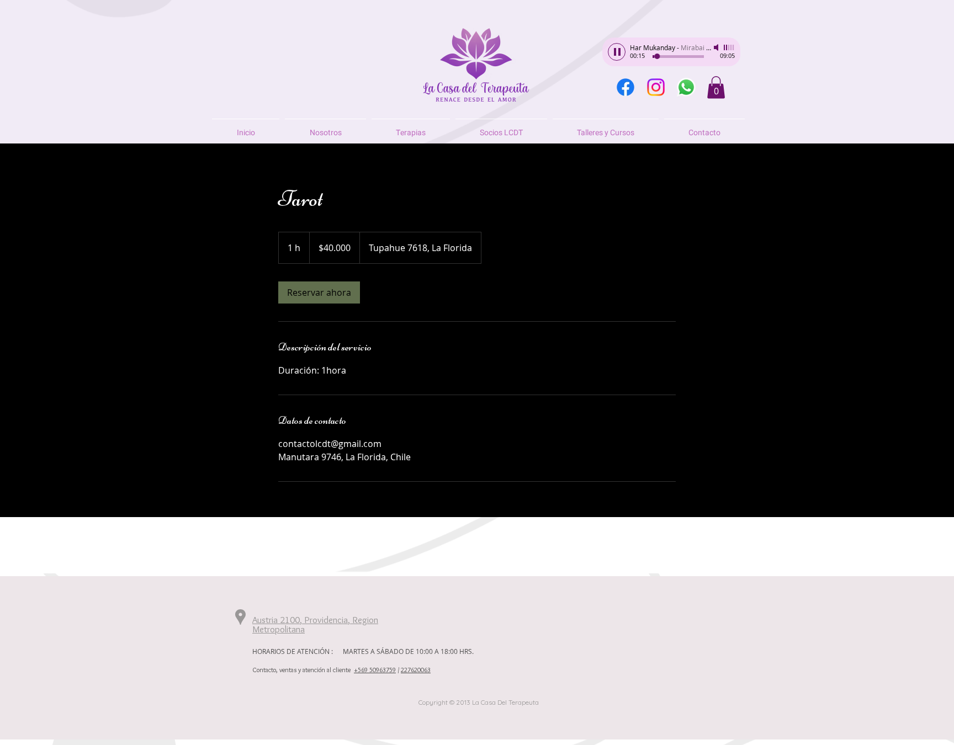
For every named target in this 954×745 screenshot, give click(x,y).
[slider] (729, 47)
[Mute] (717, 47)
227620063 (416, 670)
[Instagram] (655, 87)
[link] (319, 292)
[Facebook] (625, 87)
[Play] (616, 51)
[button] (716, 87)
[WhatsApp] (686, 87)
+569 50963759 (375, 670)
